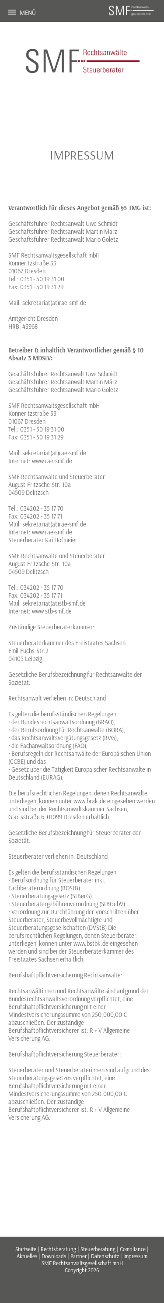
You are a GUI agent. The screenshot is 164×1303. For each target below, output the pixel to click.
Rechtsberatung (58, 1248)
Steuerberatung (97, 1248)
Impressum (135, 1255)
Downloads (54, 1255)
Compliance (133, 1248)
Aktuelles (27, 1255)
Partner (78, 1255)
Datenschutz (105, 1255)
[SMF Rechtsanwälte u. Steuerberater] (132, 14)
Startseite (25, 1248)
